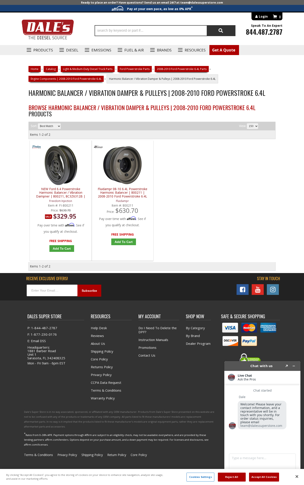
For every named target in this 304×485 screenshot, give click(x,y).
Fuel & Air (134, 50)
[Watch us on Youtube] (258, 289)
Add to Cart (62, 248)
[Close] (297, 476)
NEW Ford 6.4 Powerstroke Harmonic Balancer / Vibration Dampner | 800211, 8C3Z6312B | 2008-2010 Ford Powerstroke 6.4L (60, 192)
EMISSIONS (101, 50)
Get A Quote (223, 50)
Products (43, 50)
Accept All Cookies (264, 477)
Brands (164, 50)
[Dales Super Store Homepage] (48, 30)
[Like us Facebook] (243, 289)
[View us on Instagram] (273, 289)
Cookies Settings (200, 477)
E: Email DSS (36, 341)
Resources (195, 50)
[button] (165, 30)
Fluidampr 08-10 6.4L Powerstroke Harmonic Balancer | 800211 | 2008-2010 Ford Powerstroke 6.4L (122, 192)
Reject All (231, 477)
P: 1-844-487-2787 (42, 328)
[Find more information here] (262, 421)
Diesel (72, 50)
